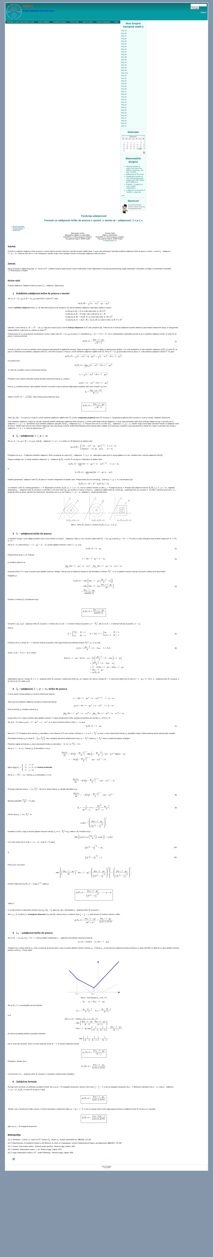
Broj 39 (123, 57)
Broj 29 (123, 86)
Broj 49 (123, 31)
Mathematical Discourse (135, 174)
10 (14, 865)
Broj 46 (123, 39)
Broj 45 (123, 41)
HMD (108, 1167)
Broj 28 (123, 89)
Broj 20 (123, 110)
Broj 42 (123, 49)
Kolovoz (133, 136)
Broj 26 (123, 94)
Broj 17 (123, 118)
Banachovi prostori (18, 226)
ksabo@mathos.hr (109, 241)
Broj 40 (123, 54)
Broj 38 (123, 60)
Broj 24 (123, 99)
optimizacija (16, 230)
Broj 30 (123, 84)
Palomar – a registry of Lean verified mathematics (134, 186)
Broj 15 (123, 123)
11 (18, 865)
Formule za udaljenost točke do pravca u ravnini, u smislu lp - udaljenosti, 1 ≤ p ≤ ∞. (93, 220)
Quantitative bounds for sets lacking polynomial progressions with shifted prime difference (135, 179)
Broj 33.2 (124, 73)
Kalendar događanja (103, 22)
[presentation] (161, 251)
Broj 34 (123, 70)
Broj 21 (123, 107)
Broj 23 (123, 102)
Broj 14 (123, 126)
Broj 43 (123, 46)
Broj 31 (123, 81)
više (122, 195)
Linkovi (116, 22)
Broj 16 (123, 121)
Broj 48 (123, 33)
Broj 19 (123, 113)
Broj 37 (123, 62)
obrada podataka (18, 229)
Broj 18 (123, 115)
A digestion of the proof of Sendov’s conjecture (135, 191)
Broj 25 (123, 97)
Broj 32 (123, 78)
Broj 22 (123, 105)
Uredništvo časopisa (59, 22)
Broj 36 (123, 65)
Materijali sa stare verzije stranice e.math (20, 22)
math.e (28, 6)
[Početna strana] (14, 11)
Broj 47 (123, 36)
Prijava (203, 12)
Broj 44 (123, 44)
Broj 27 (123, 92)
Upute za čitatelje (43, 22)
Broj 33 (123, 76)
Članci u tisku (74, 22)
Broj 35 (123, 68)
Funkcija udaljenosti (19, 227)
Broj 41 (123, 52)
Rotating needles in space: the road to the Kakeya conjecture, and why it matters (134, 169)
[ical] (144, 153)
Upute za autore (87, 22)
